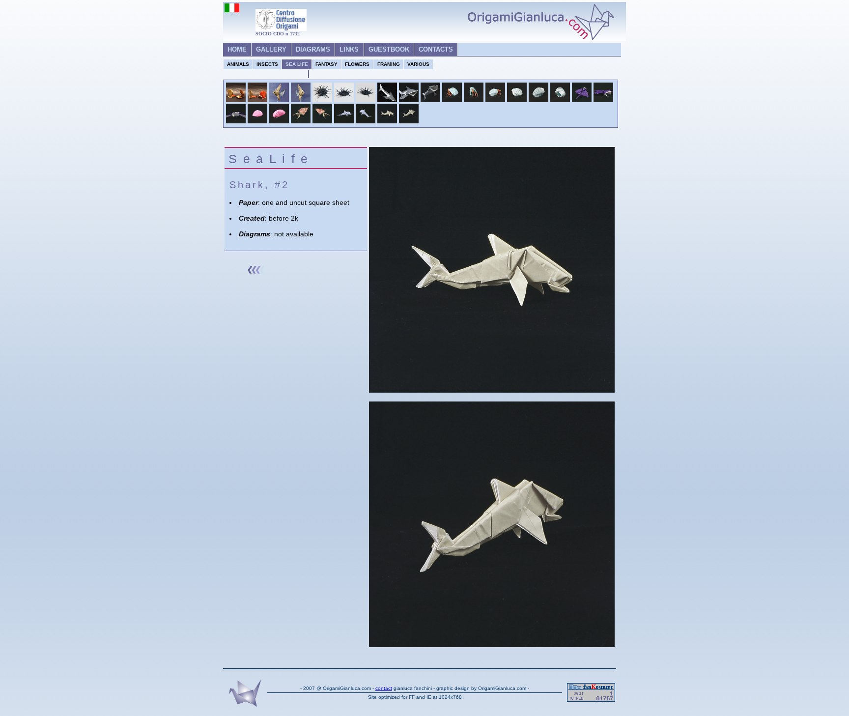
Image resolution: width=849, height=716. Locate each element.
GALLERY (271, 49)
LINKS (349, 49)
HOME (237, 49)
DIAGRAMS (313, 49)
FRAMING (388, 64)
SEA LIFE (296, 64)
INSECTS (267, 64)
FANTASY (326, 64)
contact (383, 688)
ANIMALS (238, 64)
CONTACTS (436, 49)
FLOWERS (357, 64)
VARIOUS (418, 64)
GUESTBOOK (388, 49)
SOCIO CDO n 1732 (277, 33)
